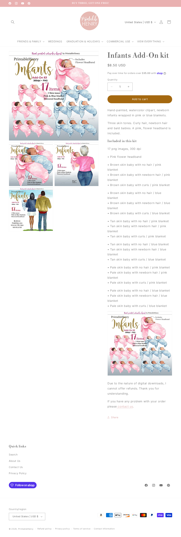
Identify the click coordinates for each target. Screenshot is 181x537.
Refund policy (44, 528)
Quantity (112, 79)
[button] (13, 22)
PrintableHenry (25, 529)
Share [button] (114, 417)
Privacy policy (62, 528)
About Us (14, 460)
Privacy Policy (18, 473)
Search (13, 454)
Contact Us (16, 467)
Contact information (104, 528)
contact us (125, 406)
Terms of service (81, 528)
